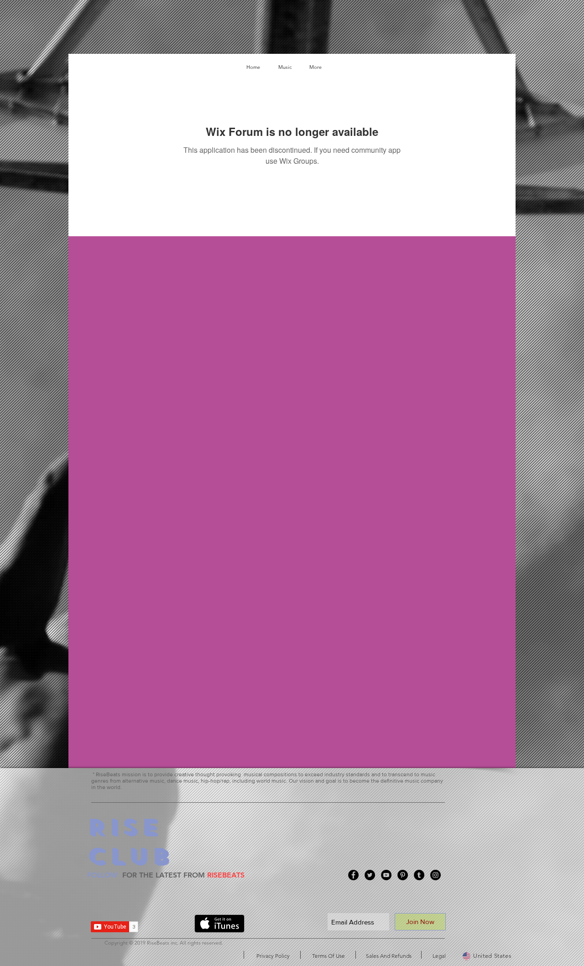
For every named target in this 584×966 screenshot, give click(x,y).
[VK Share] (169, 925)
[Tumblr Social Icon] (419, 875)
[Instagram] (435, 875)
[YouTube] (386, 875)
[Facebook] (353, 875)
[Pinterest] (402, 875)
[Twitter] (370, 875)
